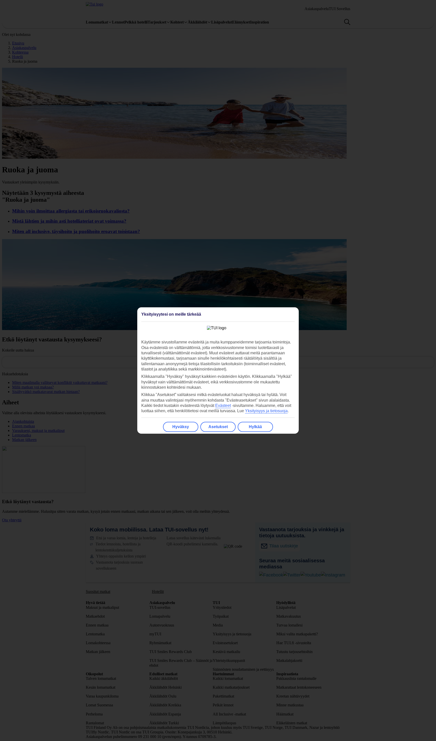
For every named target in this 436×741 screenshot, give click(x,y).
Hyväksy (180, 427)
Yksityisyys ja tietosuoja (266, 411)
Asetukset (218, 427)
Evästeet (223, 405)
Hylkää (255, 427)
